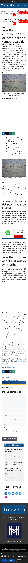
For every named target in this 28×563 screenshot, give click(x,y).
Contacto (16, 550)
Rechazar (12, 560)
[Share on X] (7, 133)
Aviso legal (5, 549)
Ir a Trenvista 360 (20, 14)
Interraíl (10, 387)
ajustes (12, 557)
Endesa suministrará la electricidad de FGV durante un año (13, 456)
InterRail (15, 380)
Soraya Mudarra (8, 98)
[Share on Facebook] (10, 133)
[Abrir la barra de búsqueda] (18, 5)
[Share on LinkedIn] (3, 133)
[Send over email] (13, 133)
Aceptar (4, 560)
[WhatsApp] (14, 238)
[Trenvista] (7, 5)
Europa (4, 27)
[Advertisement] (14, 118)
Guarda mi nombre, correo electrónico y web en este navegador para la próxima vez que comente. (14, 431)
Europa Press (11, 367)
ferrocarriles (8, 380)
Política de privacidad (14, 549)
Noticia (4, 72)
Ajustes (18, 560)
